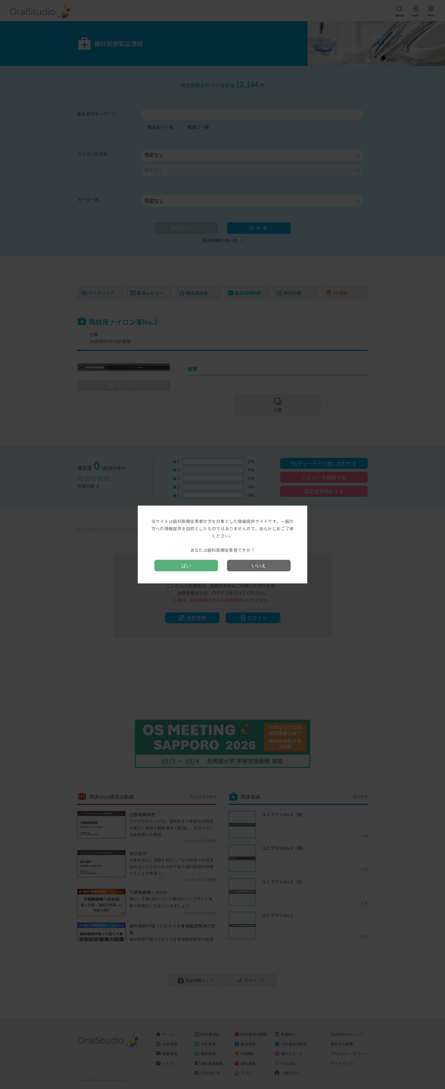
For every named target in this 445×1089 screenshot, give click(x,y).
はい (186, 565)
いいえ (259, 565)
